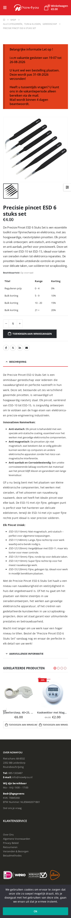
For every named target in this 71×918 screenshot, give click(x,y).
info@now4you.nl (22, 777)
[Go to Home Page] (4, 20)
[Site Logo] (26, 7)
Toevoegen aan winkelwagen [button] (24, 724)
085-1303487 (15, 773)
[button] (6, 7)
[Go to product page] (18, 692)
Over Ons (8, 834)
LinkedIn (20, 348)
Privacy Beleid (11, 843)
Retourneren (10, 847)
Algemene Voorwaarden (16, 838)
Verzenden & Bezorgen (16, 851)
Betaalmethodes (12, 855)
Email (27, 348)
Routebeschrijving (13, 767)
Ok (35, 911)
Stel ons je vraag (12, 808)
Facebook (6, 348)
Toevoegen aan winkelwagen (32, 333)
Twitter (13, 348)
